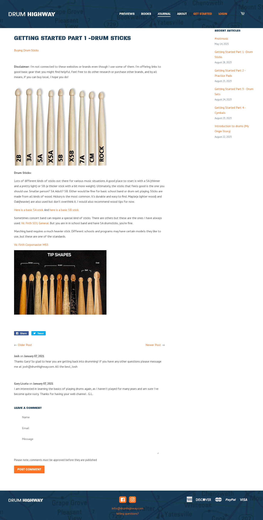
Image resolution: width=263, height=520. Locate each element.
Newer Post (153, 345)
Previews (127, 14)
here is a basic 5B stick (64, 210)
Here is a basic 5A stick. (29, 210)
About (182, 14)
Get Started (202, 14)
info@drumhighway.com (127, 508)
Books (146, 14)
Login (223, 14)
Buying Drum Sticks (26, 50)
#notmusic (221, 38)
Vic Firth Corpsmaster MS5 (31, 245)
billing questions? (127, 513)
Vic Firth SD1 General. (35, 223)
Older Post (25, 345)
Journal (164, 14)
